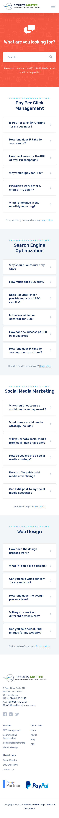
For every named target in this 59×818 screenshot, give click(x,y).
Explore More (43, 646)
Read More (45, 366)
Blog (33, 739)
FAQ (32, 744)
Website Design (10, 747)
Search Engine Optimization (10, 736)
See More (40, 506)
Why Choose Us (10, 765)
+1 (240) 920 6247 (16, 698)
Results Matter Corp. (34, 804)
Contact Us (8, 769)
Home (33, 730)
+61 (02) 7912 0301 (17, 701)
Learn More (47, 220)
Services (7, 725)
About (34, 735)
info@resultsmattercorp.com (21, 705)
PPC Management (12, 730)
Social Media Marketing (14, 743)
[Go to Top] (53, 802)
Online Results (10, 760)
